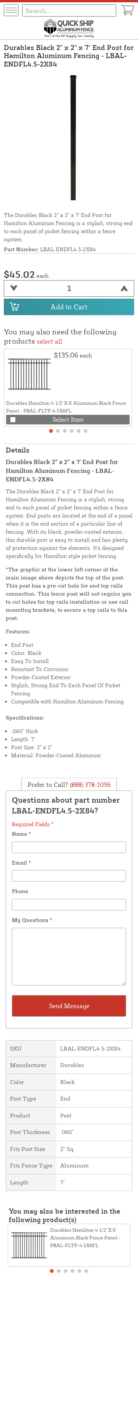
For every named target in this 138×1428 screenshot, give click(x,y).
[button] (51, 431)
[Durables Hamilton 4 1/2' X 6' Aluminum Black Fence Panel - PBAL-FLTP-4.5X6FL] (29, 374)
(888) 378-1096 (89, 784)
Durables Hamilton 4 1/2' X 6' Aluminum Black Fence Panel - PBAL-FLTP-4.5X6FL (85, 1237)
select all (49, 341)
